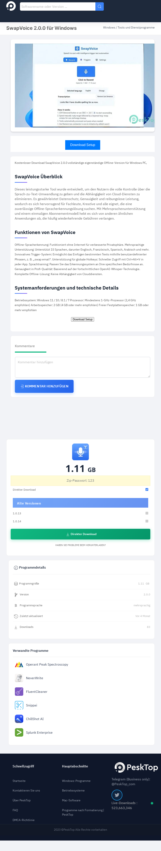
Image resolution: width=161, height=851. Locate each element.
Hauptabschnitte (75, 766)
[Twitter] (117, 795)
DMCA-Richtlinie (24, 820)
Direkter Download (83, 534)
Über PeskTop (22, 800)
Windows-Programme (76, 781)
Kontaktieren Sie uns (26, 791)
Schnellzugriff (23, 766)
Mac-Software (71, 800)
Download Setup (82, 145)
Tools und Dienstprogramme (136, 27)
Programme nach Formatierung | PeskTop (83, 812)
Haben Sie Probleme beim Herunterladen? (80, 545)
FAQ (15, 810)
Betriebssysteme (73, 791)
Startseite (19, 781)
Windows (109, 27)
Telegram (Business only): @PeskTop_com (131, 781)
